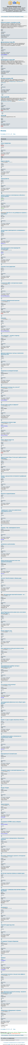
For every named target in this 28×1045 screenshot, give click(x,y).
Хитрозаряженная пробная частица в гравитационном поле (10, 666)
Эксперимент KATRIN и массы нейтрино (11, 821)
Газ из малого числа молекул (8, 684)
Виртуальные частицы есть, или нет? (10, 387)
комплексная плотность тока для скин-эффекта (13, 974)
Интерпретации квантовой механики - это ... (15, 594)
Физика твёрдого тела (6, 630)
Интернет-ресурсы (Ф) (7, 78)
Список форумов (4, 1035)
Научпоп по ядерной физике (8, 493)
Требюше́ (3, 957)
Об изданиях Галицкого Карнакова (9, 941)
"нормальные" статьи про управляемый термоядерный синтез (11, 510)
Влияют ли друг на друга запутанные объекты (12, 719)
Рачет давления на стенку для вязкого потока (12, 648)
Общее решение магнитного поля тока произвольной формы (10, 561)
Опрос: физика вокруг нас (7, 439)
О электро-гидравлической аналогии (10, 300)
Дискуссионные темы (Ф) (8, 42)
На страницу (3, 134)
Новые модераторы (6, 143)
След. (14, 134)
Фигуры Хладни (5, 787)
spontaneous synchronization (8, 544)
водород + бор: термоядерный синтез (10, 527)
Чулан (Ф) (3, 115)
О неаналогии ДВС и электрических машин (11, 283)
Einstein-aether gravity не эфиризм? (9, 404)
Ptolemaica (3, 318)
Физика (3, 131)
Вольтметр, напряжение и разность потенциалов (13, 855)
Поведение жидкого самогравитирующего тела (12, 770)
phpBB (9, 1044)
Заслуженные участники (6, 101)
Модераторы (12, 81)
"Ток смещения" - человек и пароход (10, 335)
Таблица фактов (5, 178)
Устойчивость (4, 907)
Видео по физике (5, 161)
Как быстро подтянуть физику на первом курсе (12, 873)
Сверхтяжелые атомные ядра (8, 422)
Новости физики (5, 804)
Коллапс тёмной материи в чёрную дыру (11, 578)
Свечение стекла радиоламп (8, 266)
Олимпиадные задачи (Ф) (8, 59)
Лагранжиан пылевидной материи (9, 370)
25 (11, 134)
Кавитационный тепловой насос (9, 753)
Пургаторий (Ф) (5, 97)
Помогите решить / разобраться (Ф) (10, 22)
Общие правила (21, 1042)
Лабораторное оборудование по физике (11, 1010)
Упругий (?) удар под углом (7, 924)
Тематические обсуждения (14, 1035)
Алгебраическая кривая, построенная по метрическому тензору (11, 737)
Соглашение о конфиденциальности (11, 1042)
